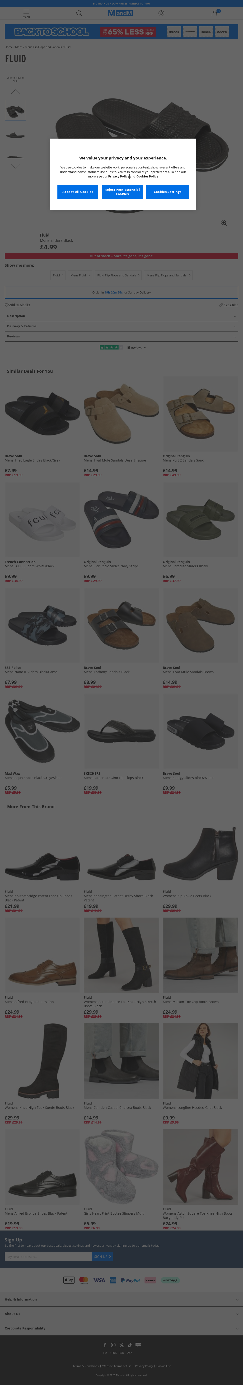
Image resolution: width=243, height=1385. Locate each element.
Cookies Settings (167, 192)
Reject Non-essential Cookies (122, 192)
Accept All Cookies (77, 192)
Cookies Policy (147, 176)
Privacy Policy (118, 176)
